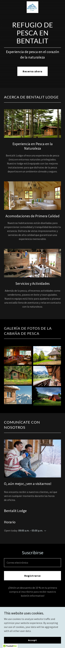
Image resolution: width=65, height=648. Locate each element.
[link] (32, 7)
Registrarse (32, 575)
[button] (44, 530)
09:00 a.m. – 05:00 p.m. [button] (30, 530)
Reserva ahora (32, 71)
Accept (32, 640)
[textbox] (32, 562)
